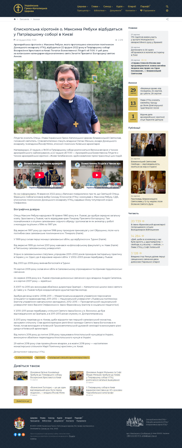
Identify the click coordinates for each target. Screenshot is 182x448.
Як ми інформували (25, 194)
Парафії (78, 418)
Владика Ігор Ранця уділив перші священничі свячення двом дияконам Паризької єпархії (148, 259)
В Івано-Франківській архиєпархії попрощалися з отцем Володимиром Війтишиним (148, 227)
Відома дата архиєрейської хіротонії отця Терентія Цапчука (152, 117)
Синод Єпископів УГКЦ (155, 419)
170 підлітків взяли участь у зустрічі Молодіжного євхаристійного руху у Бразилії (146, 39)
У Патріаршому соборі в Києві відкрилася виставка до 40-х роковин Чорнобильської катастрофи (104, 390)
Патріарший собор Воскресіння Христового (69, 357)
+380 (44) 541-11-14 (134, 436)
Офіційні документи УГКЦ (156, 422)
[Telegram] (19, 434)
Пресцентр (35, 421)
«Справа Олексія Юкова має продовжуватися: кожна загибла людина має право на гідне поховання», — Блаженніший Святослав (148, 68)
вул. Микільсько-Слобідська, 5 (139, 433)
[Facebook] (15, 434)
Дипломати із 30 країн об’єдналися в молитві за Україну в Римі (147, 52)
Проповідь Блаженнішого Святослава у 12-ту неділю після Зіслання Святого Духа (146, 201)
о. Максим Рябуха (24, 357)
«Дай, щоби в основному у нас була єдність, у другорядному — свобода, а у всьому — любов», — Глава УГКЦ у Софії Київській (147, 243)
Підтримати (81, 421)
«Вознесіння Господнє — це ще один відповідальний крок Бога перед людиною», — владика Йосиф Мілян (48, 390)
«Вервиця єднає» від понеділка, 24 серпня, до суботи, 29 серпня (151, 91)
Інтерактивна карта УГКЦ (156, 424)
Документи (58, 421)
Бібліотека (46, 421)
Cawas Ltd (45, 429)
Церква (33, 418)
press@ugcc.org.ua (149, 436)
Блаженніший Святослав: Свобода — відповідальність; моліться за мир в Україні (145, 164)
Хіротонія (40, 357)
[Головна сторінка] (15, 19)
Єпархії (68, 418)
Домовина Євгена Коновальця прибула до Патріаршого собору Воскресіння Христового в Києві (46, 375)
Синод (51, 418)
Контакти (70, 421)
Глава (42, 418)
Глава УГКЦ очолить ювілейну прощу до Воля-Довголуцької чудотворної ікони (151, 104)
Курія (59, 418)
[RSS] (23, 434)
